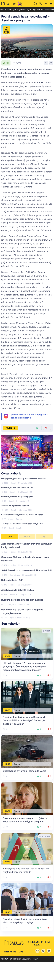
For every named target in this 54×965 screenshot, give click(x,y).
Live (21, 951)
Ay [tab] (44, 536)
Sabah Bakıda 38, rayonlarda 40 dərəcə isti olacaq (22, 515)
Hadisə (13, 552)
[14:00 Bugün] (27, 899)
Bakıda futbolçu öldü (12, 580)
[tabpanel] (27, 580)
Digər (11, 604)
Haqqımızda (10, 951)
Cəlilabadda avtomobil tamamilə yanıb (24, 771)
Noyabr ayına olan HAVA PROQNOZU (17, 488)
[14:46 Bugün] (27, 751)
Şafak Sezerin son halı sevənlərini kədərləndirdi (26, 570)
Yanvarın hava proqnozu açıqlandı (15, 506)
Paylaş (9, 428)
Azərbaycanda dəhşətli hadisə (17, 590)
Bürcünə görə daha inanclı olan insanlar (22, 599)
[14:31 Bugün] (27, 798)
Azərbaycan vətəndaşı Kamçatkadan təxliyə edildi (22, 524)
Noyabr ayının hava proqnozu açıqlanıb (17, 497)
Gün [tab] (10, 536)
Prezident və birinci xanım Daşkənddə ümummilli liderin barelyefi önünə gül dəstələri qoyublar (24, 720)
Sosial (6, 63)
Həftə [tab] (27, 536)
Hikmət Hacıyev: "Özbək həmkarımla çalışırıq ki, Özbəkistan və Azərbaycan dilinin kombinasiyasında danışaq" (24, 666)
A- (46, 63)
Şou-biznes (15, 575)
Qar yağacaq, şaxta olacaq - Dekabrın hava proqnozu (23, 479)
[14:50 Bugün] (27, 697)
